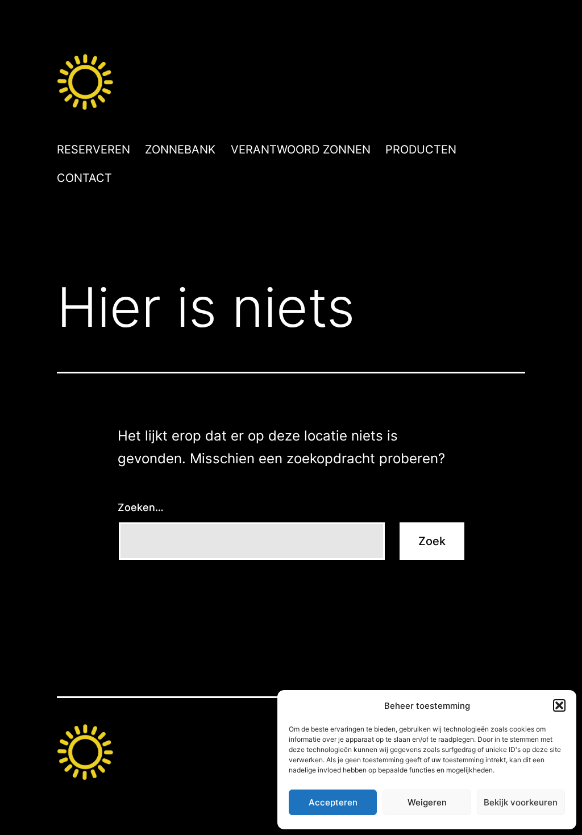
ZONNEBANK (180, 149)
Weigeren (427, 802)
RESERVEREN (93, 149)
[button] (559, 705)
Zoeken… (141, 507)
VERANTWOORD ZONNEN (301, 149)
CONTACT (84, 178)
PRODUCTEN (420, 149)
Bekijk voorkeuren (521, 802)
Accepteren (333, 802)
